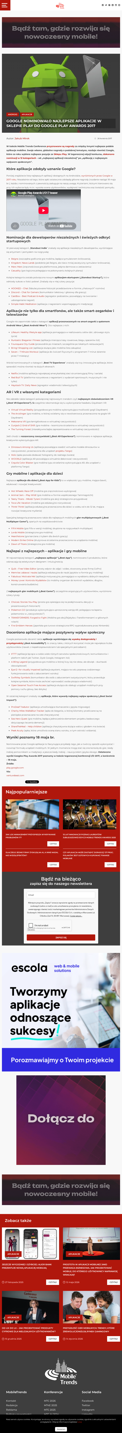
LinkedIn (87, 1414)
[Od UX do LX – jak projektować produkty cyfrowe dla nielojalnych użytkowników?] (30, 1307)
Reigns (14, 258)
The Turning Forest (21, 429)
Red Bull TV (17, 377)
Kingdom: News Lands (22, 263)
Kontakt (11, 1400)
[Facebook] (103, 5)
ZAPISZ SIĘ (61, 937)
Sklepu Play (60, 154)
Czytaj (53, 844)
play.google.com (15, 767)
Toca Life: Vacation (20, 503)
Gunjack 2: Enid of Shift (23, 425)
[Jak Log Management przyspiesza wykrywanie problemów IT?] (32, 814)
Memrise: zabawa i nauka (24, 572)
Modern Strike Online (22, 540)
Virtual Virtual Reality (22, 409)
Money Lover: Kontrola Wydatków (29, 580)
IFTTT (14, 654)
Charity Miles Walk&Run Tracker (27, 710)
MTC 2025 (49, 1409)
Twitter (86, 1405)
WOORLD (16, 459)
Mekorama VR (18, 421)
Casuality (16, 270)
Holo (13, 455)
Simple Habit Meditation (24, 304)
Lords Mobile (18, 532)
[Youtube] (116, 5)
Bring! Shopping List (22, 348)
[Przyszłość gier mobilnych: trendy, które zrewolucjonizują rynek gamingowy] (91, 1307)
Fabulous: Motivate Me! (23, 576)
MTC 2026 (50, 1400)
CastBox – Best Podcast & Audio (27, 296)
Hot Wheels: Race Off (22, 491)
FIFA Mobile (17, 528)
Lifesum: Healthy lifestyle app (26, 332)
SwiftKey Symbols (20, 677)
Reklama (11, 1409)
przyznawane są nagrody (60, 146)
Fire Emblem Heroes (22, 625)
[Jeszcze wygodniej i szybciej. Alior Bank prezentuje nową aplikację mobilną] (30, 1243)
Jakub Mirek (22, 138)
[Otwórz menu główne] (5, 5)
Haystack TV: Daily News (24, 385)
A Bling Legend (19, 662)
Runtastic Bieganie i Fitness (25, 340)
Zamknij (61, 1429)
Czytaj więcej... (76, 916)
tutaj (80, 1422)
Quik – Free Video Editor (23, 568)
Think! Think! (17, 506)
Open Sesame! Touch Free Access (28, 685)
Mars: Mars (16, 266)
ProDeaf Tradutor (20, 707)
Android (12, 114)
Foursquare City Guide (23, 344)
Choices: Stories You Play (24, 602)
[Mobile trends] (60, 5)
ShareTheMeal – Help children (26, 726)
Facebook (88, 1400)
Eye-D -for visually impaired (25, 669)
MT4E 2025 (50, 1405)
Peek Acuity (17, 730)
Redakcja (12, 1405)
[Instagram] (109, 5)
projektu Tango (64, 451)
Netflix (14, 373)
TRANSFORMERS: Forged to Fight (29, 617)
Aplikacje (27, 114)
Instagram (88, 1409)
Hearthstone (17, 536)
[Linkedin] (113, 5)
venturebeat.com (15, 775)
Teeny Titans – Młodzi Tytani (25, 499)
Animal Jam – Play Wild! (23, 495)
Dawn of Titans (19, 544)
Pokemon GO (18, 610)
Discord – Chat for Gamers (25, 292)
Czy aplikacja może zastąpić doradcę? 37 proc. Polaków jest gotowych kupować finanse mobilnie (88, 855)
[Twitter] (106, 5)
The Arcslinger (18, 413)
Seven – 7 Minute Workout (25, 351)
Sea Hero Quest (19, 718)
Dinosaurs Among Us (22, 447)
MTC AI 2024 (51, 1414)
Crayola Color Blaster (22, 462)
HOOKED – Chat (19, 288)
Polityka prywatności (18, 1414)
